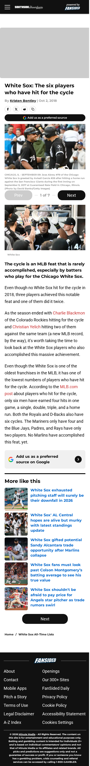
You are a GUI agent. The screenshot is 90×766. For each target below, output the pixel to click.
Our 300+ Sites (55, 679)
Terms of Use (16, 705)
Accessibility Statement (64, 713)
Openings (51, 671)
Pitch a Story (15, 696)
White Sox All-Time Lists (36, 634)
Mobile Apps (15, 688)
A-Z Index (12, 722)
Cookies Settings (57, 722)
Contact (11, 679)
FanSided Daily (55, 688)
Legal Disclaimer (19, 713)
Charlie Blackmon (69, 313)
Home (9, 634)
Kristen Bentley (23, 101)
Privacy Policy (54, 696)
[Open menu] (7, 7)
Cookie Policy (54, 705)
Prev (18, 195)
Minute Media (27, 734)
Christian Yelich (26, 326)
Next (71, 195)
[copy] (33, 109)
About (9, 671)
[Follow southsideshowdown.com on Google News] (78, 459)
